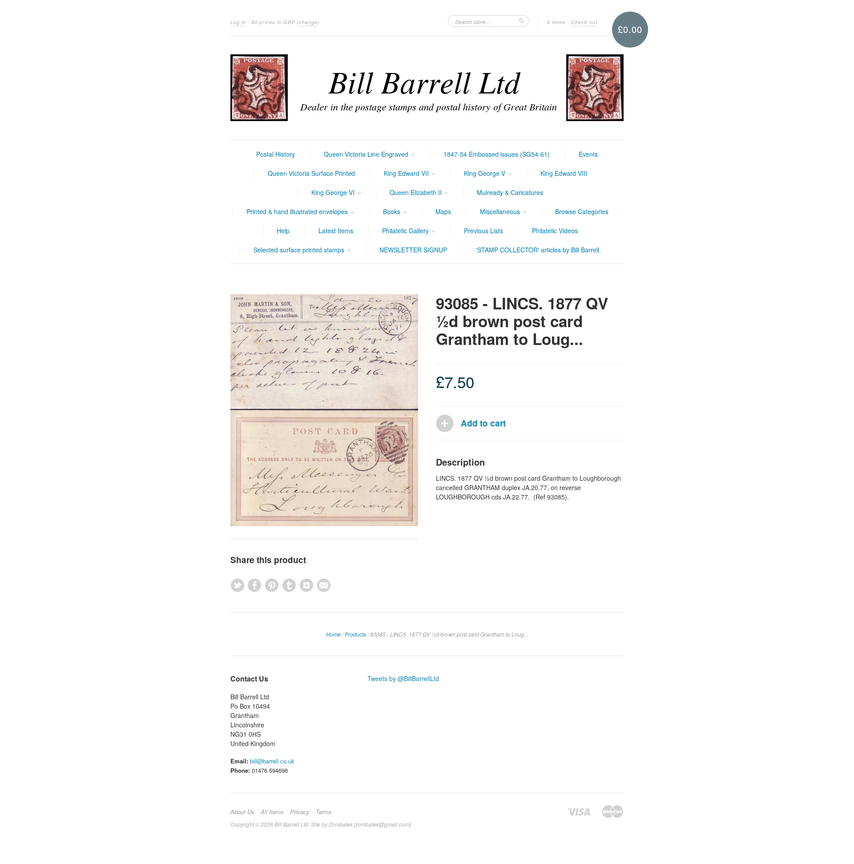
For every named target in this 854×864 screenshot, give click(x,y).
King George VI (333, 192)
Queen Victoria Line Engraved (367, 154)
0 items (556, 22)
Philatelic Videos (555, 230)
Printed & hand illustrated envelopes (298, 211)
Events (588, 154)
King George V (485, 173)
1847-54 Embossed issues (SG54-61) (496, 154)
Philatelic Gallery (406, 230)
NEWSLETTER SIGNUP (413, 249)
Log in (238, 22)
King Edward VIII (563, 173)
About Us (242, 812)
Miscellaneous (501, 211)
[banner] (427, 87)
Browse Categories (581, 211)
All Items (272, 812)
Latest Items (335, 230)
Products (355, 634)
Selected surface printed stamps (300, 249)
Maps (443, 211)
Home (333, 634)
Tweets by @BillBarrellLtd (403, 678)
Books (392, 211)
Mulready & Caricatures (510, 192)
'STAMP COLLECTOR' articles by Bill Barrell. (538, 249)
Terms (324, 812)
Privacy (300, 812)
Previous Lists (483, 230)
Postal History (275, 154)
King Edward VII (407, 173)
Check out (584, 22)
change (308, 22)
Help (283, 230)
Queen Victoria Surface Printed (311, 173)
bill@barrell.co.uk (272, 761)
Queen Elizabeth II (416, 192)
